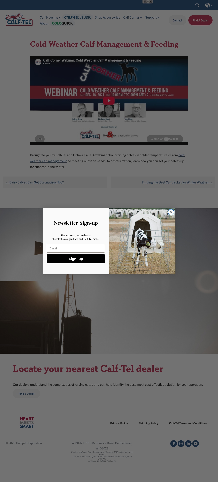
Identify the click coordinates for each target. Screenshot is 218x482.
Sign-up (76, 258)
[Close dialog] (171, 212)
